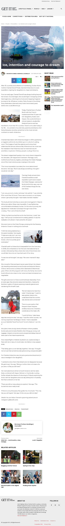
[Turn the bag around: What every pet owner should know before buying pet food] (47, 99)
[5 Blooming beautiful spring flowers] (47, 78)
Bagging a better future (9, 466)
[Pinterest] (24, 80)
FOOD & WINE (6, 16)
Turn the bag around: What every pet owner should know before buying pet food (57, 99)
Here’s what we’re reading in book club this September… (57, 84)
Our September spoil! (57, 105)
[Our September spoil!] (47, 107)
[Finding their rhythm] (32, 476)
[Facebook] (14, 80)
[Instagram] (55, 505)
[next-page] (48, 113)
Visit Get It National (46, 16)
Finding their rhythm (29, 485)
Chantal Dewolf (24, 409)
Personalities (14, 24)
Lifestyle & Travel (25, 9)
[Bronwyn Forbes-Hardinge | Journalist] (3, 73)
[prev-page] (46, 113)
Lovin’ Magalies (37, 440)
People (36, 9)
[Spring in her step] (32, 457)
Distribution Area (46, 1)
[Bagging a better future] (10, 457)
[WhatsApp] (29, 80)
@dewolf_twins (9, 409)
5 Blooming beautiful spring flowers (57, 77)
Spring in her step (29, 466)
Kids (43, 9)
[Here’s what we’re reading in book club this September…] (47, 85)
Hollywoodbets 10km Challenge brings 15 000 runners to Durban (57, 91)
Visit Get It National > (56, 1)
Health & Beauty (5, 482)
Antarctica (17, 409)
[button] (61, 9)
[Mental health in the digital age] (10, 476)
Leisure (49, 9)
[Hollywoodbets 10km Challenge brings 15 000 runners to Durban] (47, 91)
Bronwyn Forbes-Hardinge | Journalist (18, 73)
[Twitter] (19, 80)
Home (2, 24)
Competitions (17, 16)
